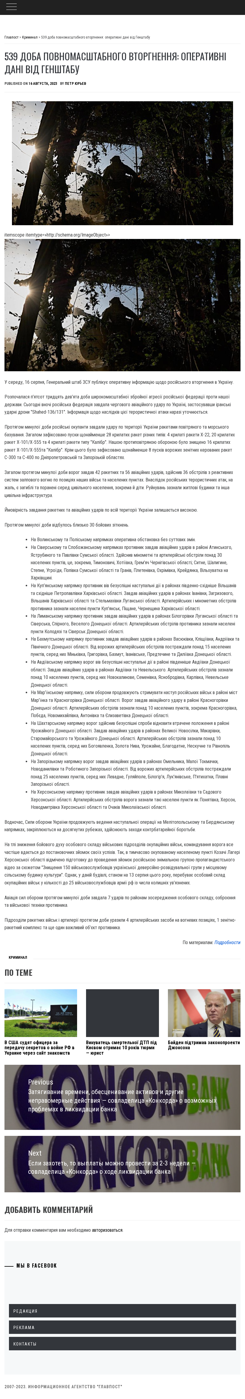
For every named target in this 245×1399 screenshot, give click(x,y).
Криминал (18, 957)
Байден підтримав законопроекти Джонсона (204, 1045)
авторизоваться (107, 1230)
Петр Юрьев (75, 84)
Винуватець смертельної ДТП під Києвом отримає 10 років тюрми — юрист (121, 1048)
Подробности (228, 942)
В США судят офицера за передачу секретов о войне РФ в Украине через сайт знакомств (39, 1048)
